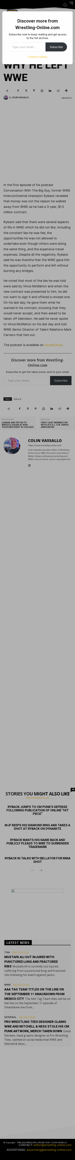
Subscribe (56, 47)
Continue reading (37, 56)
